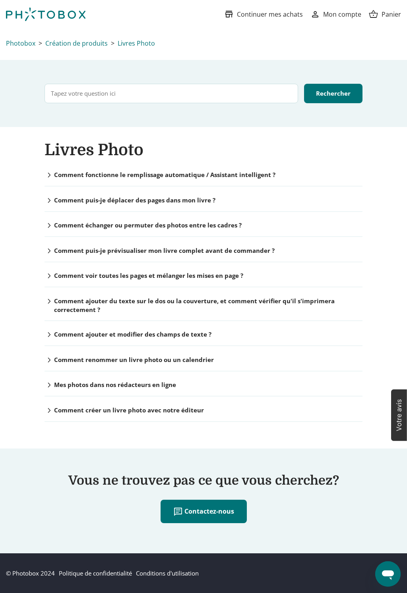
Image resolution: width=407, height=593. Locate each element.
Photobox (20, 43)
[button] (399, 415)
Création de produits (76, 43)
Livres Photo (136, 43)
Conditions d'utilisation (167, 573)
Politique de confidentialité (95, 573)
